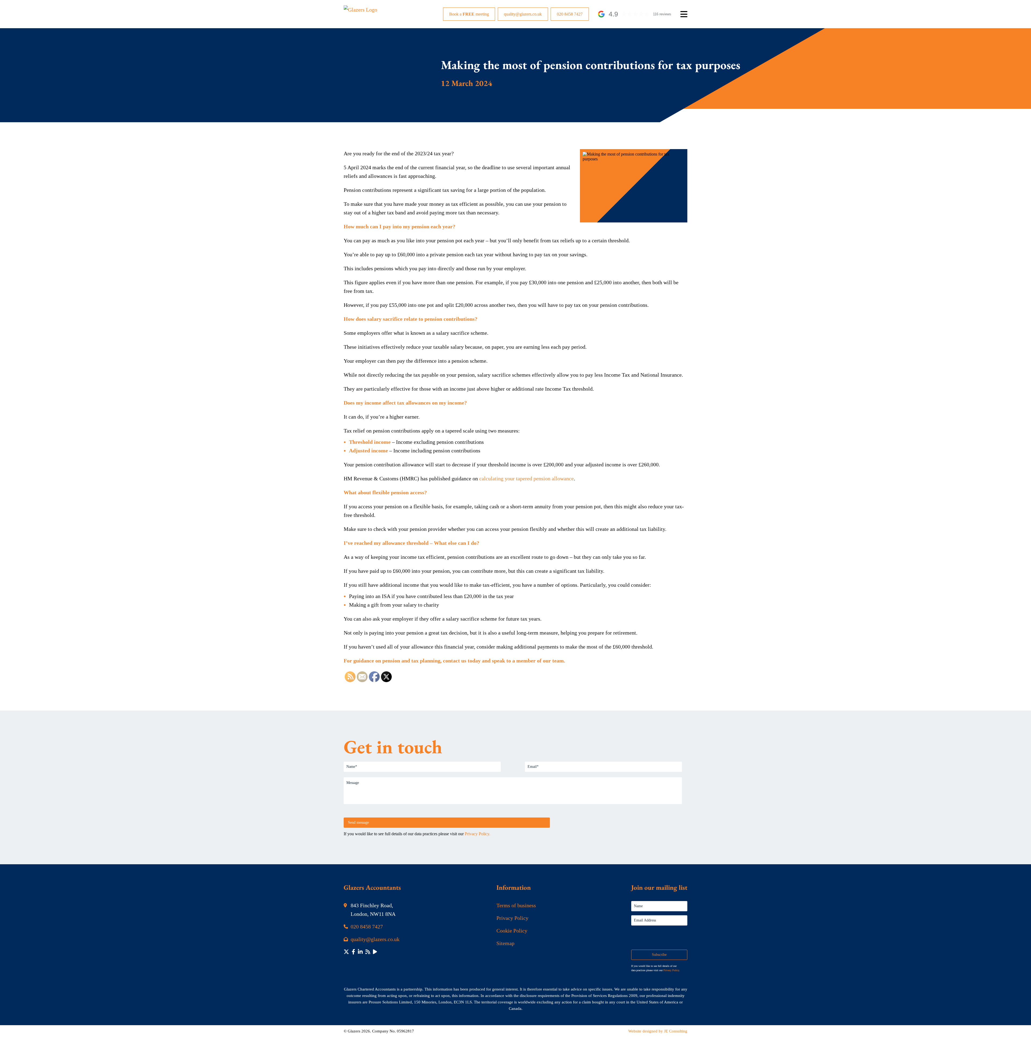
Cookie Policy (511, 931)
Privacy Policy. (477, 833)
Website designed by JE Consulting (657, 1031)
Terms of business (516, 905)
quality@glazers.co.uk (523, 14)
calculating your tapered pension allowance (526, 478)
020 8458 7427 (570, 14)
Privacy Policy (512, 918)
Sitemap (505, 943)
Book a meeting (469, 14)
